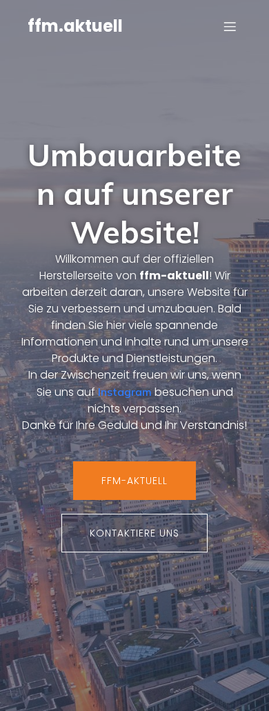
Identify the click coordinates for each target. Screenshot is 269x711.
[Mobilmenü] (229, 26)
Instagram (125, 392)
